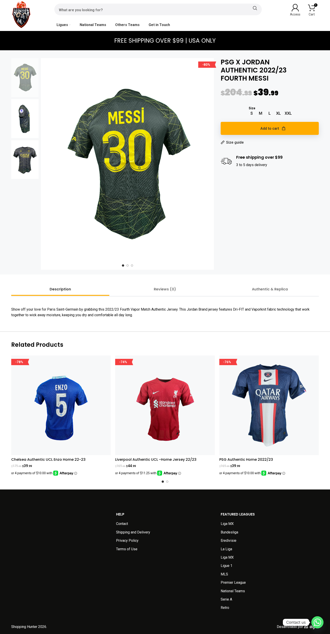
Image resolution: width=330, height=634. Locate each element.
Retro (225, 607)
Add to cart (269, 128)
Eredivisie (228, 540)
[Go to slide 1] (163, 481)
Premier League (233, 582)
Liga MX (227, 524)
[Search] (158, 8)
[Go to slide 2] (167, 481)
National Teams (233, 591)
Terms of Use (126, 549)
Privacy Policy (127, 540)
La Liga (226, 549)
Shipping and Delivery (133, 532)
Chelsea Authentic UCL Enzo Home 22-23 (48, 459)
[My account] (295, 9)
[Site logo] (21, 14)
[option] (123, 265)
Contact (122, 524)
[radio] (251, 113)
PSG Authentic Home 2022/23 (246, 459)
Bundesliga (229, 532)
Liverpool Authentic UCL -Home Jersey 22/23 (155, 459)
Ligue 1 (226, 566)
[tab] (60, 289)
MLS (224, 574)
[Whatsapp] (317, 622)
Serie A (226, 599)
